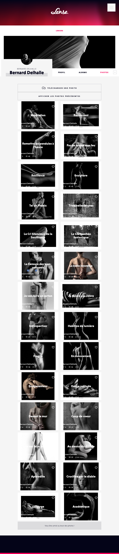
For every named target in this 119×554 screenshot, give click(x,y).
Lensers (59, 31)
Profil (61, 72)
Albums (83, 72)
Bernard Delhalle (27, 123)
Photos (104, 72)
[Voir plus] (115, 72)
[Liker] (53, 106)
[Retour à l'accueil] (59, 11)
